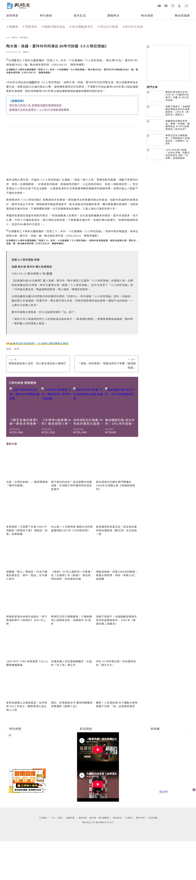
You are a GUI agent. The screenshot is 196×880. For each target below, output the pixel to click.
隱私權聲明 (103, 817)
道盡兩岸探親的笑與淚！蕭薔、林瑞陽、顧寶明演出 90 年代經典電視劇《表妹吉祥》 (177, 125)
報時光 (15, 37)
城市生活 (80, 15)
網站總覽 (153, 817)
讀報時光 (113, 15)
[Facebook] (166, 6)
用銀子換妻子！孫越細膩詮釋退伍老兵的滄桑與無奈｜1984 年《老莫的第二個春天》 (177, 110)
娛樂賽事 (12, 15)
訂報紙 (129, 817)
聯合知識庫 (182, 15)
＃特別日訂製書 (107, 27)
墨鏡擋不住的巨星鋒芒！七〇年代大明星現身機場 (39, 109)
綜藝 (8, 348)
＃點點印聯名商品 (53, 27)
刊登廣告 (43, 817)
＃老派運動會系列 (81, 27)
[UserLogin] (179, 6)
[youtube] (159, 6)
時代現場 (46, 15)
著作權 (93, 817)
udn (8, 37)
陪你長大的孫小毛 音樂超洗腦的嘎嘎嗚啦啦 (35, 105)
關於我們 (140, 817)
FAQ (53, 817)
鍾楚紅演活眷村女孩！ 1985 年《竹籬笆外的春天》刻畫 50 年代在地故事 (177, 96)
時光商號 (147, 15)
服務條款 (83, 817)
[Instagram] (172, 6)
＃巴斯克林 (29, 27)
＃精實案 (12, 27)
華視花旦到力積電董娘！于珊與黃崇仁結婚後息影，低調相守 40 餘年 (177, 139)
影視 (16, 348)
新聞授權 (70, 817)
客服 (60, 817)
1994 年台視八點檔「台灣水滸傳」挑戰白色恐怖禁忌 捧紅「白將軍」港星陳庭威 (177, 154)
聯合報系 (117, 817)
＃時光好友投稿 (132, 27)
